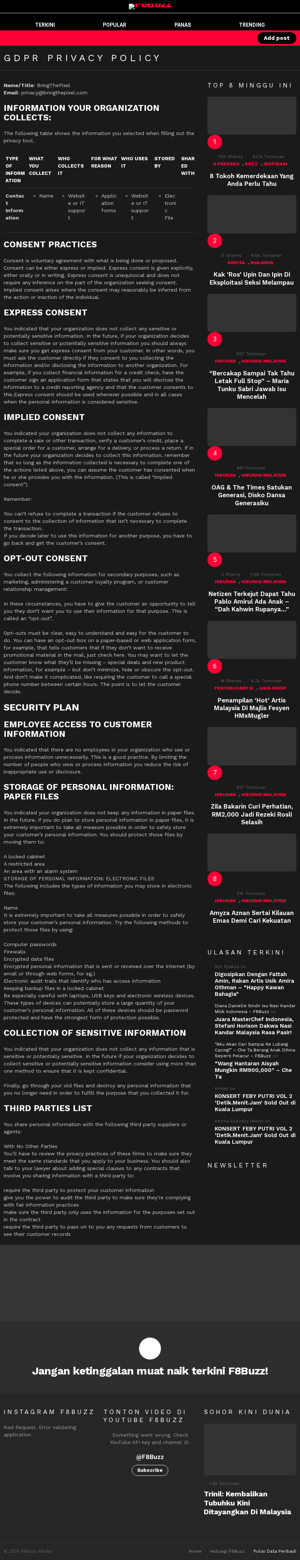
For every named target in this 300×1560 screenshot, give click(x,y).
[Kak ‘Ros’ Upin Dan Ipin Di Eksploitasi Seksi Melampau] (251, 214)
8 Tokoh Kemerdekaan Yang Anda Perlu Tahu (252, 179)
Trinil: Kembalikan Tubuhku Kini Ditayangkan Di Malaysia (247, 1502)
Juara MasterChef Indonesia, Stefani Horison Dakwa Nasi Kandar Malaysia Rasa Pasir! (254, 1026)
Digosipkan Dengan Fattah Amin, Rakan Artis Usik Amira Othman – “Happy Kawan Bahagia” (254, 984)
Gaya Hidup (272, 688)
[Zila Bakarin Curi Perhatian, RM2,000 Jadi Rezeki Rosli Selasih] (251, 746)
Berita (236, 262)
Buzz (251, 163)
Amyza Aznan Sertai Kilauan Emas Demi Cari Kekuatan (252, 916)
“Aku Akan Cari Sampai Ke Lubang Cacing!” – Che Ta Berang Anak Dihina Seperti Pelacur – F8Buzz (255, 1050)
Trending (252, 25)
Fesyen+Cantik (234, 688)
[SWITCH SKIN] (217, 38)
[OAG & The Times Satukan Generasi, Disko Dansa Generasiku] (251, 427)
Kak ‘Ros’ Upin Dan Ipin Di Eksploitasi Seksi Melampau (252, 278)
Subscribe (150, 1470)
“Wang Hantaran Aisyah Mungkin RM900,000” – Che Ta (253, 1070)
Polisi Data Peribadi (275, 1551)
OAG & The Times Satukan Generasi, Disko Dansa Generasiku (251, 495)
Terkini (45, 25)
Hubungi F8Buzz (227, 1551)
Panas (183, 25)
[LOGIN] (241, 38)
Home (195, 1551)
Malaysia (261, 262)
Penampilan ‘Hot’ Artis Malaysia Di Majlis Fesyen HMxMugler (251, 708)
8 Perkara (226, 163)
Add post (277, 38)
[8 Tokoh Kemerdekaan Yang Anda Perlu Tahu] (251, 116)
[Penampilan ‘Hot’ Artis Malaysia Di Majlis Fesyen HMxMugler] (251, 640)
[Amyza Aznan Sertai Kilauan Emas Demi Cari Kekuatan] (251, 852)
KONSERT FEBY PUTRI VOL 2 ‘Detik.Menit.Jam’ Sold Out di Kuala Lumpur (255, 1103)
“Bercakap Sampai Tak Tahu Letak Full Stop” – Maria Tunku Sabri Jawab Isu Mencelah (252, 385)
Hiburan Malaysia (263, 361)
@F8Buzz (150, 1456)
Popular (114, 25)
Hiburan (225, 361)
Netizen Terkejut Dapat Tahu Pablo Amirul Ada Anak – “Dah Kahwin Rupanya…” (252, 601)
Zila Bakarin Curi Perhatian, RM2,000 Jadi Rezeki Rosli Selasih (252, 814)
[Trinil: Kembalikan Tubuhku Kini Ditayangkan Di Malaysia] (250, 1450)
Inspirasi (275, 163)
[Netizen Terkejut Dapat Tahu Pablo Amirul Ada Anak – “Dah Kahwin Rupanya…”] (251, 533)
